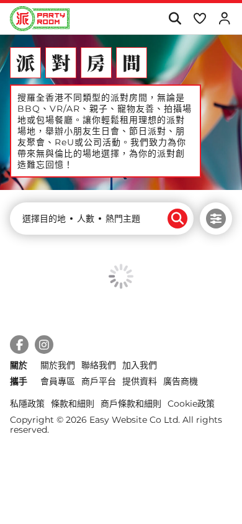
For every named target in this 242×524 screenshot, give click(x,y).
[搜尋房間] (174, 18)
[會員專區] (224, 18)
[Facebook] (19, 344)
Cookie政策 (191, 404)
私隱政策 (27, 404)
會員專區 (57, 381)
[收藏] (199, 18)
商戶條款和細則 (131, 404)
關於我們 (57, 365)
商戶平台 (98, 381)
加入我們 (139, 365)
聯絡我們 (98, 365)
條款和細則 (72, 404)
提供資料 (139, 381)
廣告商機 (180, 381)
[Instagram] (44, 344)
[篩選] (216, 218)
